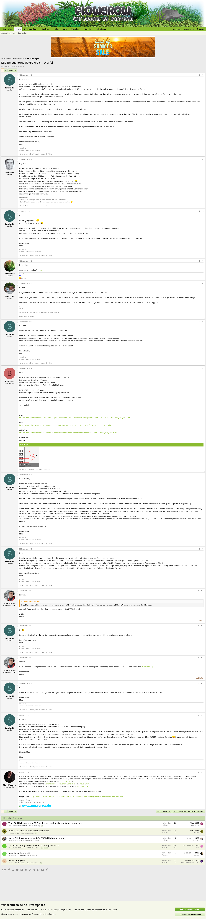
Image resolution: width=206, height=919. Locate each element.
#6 (202, 322)
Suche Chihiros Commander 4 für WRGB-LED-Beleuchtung (36, 838)
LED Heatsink (82, 786)
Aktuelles (75, 29)
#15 (202, 772)
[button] (31, 29)
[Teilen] (199, 75)
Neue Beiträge (6, 33)
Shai (197, 847)
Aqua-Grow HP (86, 784)
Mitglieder (101, 29)
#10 (202, 591)
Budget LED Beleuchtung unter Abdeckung (28, 830)
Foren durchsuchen (20, 33)
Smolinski (6, 66)
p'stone (196, 855)
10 (42, 848)
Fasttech (68, 781)
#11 (202, 626)
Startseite (7, 29)
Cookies (26, 909)
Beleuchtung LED (16, 860)
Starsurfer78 (12, 848)
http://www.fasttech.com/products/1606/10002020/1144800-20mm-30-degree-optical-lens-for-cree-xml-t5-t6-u (77, 796)
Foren (18, 29)
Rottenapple (12, 855)
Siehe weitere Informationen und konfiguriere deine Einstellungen (28, 914)
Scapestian (12, 840)
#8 (202, 475)
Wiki (65, 29)
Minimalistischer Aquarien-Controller (60, 784)
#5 (202, 283)
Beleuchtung (147, 666)
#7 (202, 368)
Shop (57, 29)
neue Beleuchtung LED (19, 853)
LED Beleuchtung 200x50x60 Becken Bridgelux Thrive (33, 845)
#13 (202, 683)
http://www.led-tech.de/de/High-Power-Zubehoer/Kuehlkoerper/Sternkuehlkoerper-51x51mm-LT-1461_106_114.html (68, 432)
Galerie (88, 29)
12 (47, 848)
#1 (202, 75)
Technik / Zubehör (33, 840)
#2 (202, 159)
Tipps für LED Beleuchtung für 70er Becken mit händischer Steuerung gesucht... (46, 823)
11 (44, 848)
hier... (40, 270)
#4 (202, 261)
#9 (202, 549)
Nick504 (11, 833)
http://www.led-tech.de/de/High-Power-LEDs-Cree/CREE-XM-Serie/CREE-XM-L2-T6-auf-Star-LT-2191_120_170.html (66, 425)
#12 (202, 658)
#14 (202, 715)
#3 (202, 211)
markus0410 (12, 863)
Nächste (11, 70)
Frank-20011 (12, 826)
